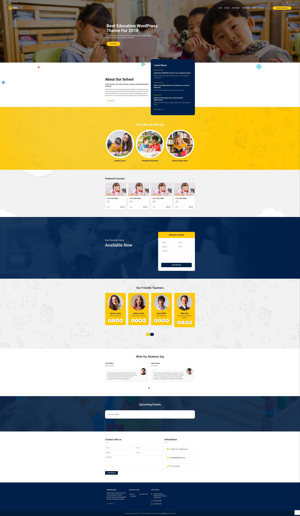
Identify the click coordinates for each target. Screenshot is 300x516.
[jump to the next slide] (297, 31)
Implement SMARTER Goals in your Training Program (172, 73)
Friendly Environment (150, 161)
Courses (226, 8)
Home (220, 8)
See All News (158, 109)
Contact (261, 8)
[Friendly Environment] (150, 144)
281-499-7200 (14, 2)
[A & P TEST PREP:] (115, 189)
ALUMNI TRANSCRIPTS (282, 8)
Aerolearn (164, 513)
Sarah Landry (115, 313)
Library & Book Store (180, 161)
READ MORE (111, 100)
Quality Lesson (120, 161)
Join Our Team (144, 494)
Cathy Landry (138, 313)
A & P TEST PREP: (112, 198)
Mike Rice (184, 313)
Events (254, 8)
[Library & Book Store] (180, 144)
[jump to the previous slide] (3, 31)
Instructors (236, 8)
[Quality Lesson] (120, 144)
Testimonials (246, 8)
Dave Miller (161, 313)
